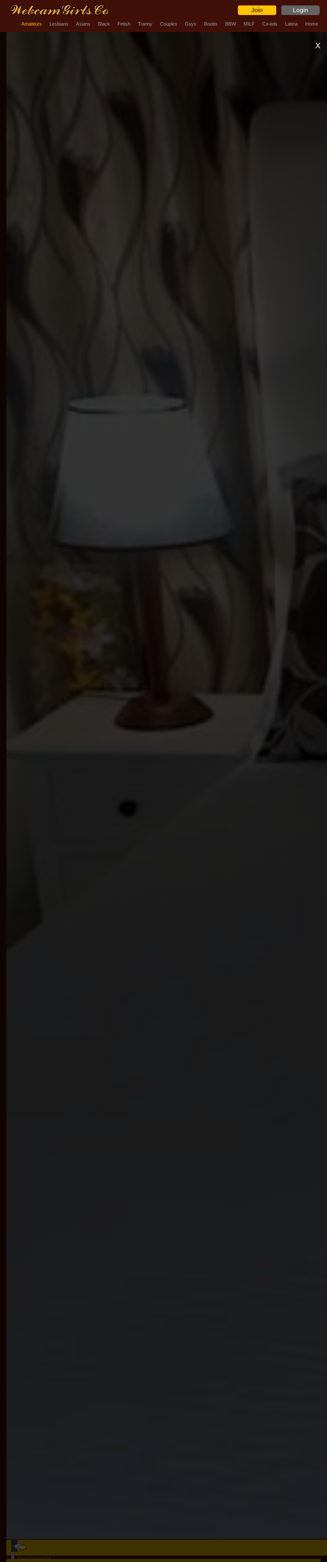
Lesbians (58, 24)
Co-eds (270, 24)
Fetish (124, 24)
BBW (230, 24)
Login (300, 10)
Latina (291, 24)
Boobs (210, 24)
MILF (249, 24)
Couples (168, 24)
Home (311, 24)
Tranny (145, 24)
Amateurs (31, 24)
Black (104, 24)
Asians (83, 24)
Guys (190, 24)
